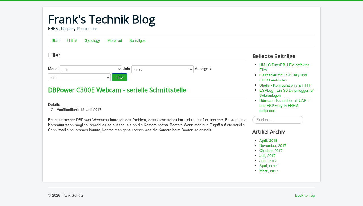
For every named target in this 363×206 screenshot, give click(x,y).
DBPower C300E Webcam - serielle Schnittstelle (117, 89)
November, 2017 (272, 145)
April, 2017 (268, 165)
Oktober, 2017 (270, 150)
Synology (92, 40)
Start (56, 40)
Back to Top (305, 195)
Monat (53, 68)
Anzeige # (203, 68)
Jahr (126, 68)
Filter (119, 77)
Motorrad (114, 40)
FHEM (72, 40)
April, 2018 (268, 140)
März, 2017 (268, 170)
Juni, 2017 (268, 160)
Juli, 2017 (267, 155)
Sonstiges (137, 40)
